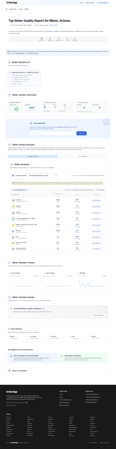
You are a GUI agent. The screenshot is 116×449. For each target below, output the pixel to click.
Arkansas (71, 417)
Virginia (8, 435)
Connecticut (30, 419)
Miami (26, 9)
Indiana (71, 421)
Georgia (92, 419)
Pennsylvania (51, 431)
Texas (49, 433)
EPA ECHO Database (91, 400)
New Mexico (9, 429)
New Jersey (93, 427)
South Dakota (9, 433)
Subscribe (81, 133)
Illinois (49, 421)
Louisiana (50, 423)
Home (61, 394)
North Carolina (51, 429)
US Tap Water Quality (65, 400)
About (61, 397)
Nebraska (29, 427)
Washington (30, 435)
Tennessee (30, 433)
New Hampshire (73, 427)
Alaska (29, 417)
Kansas (8, 423)
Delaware (50, 419)
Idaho (28, 421)
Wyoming (92, 435)
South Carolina (93, 431)
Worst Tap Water (64, 405)
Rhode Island (72, 431)
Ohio (91, 429)
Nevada (50, 427)
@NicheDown (12, 405)
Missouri (92, 425)
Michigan (29, 425)
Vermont (92, 433)
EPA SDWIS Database (92, 394)
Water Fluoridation (64, 402)
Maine (70, 423)
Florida (71, 419)
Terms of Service (105, 442)
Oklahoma (8, 431)
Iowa (91, 421)
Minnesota (50, 425)
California (92, 417)
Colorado (8, 419)
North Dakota (72, 429)
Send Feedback (92, 402)
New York (29, 429)
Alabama (8, 417)
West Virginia (51, 435)
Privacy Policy (93, 442)
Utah (70, 433)
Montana (8, 427)
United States (13, 9)
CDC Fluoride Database (92, 397)
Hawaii (8, 421)
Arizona (21, 9)
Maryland (92, 423)
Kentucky (29, 423)
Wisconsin (71, 435)
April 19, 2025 (53, 25)
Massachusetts (10, 425)
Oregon (29, 431)
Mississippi (72, 425)
